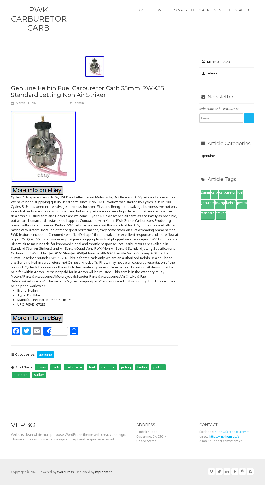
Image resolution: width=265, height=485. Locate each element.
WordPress (65, 472)
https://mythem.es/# (224, 436)
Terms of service (150, 10)
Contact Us (240, 10)
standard (21, 374)
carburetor (74, 367)
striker (39, 374)
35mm (41, 367)
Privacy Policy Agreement (198, 10)
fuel (92, 367)
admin (79, 103)
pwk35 (158, 367)
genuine (45, 354)
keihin (142, 367)
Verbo (23, 425)
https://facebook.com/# (232, 432)
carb (56, 367)
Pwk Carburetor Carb (39, 19)
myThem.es (104, 472)
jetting (126, 367)
